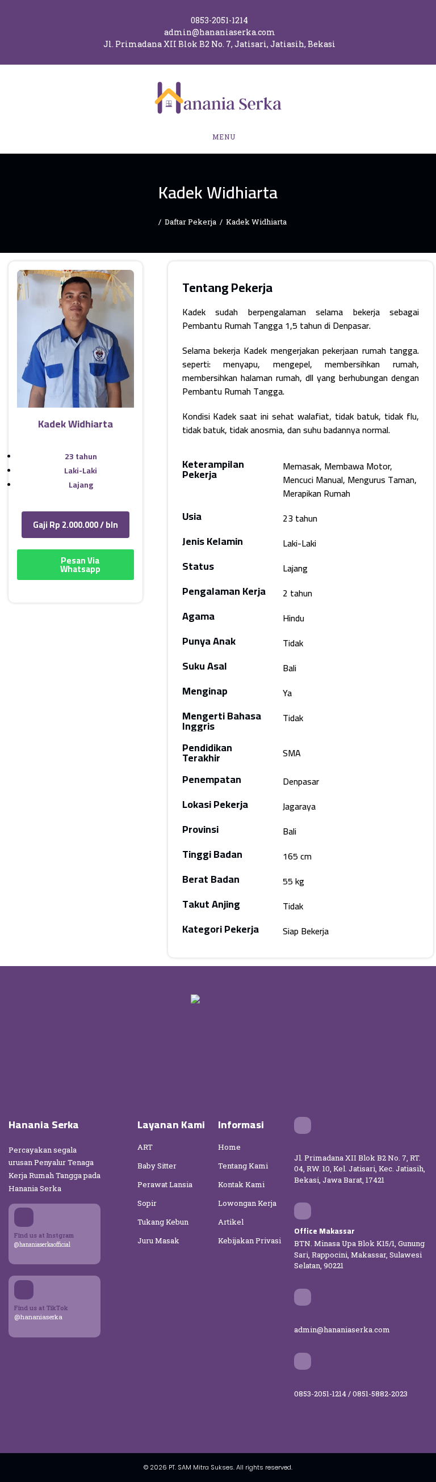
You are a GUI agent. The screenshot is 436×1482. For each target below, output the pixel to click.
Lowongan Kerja (247, 1203)
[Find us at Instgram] (23, 1217)
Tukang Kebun (162, 1222)
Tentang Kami (243, 1166)
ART (145, 1147)
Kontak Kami (241, 1184)
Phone (305, 1381)
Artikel (231, 1222)
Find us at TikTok (41, 1307)
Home (229, 1147)
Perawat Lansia (164, 1184)
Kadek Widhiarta (256, 222)
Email (304, 1317)
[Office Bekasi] (302, 1125)
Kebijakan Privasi (249, 1240)
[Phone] (302, 1361)
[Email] (302, 1297)
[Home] (152, 222)
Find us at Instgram (44, 1235)
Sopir (147, 1203)
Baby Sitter (157, 1166)
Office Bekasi (318, 1145)
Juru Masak (158, 1240)
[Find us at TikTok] (23, 1289)
